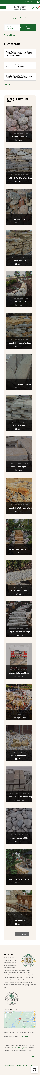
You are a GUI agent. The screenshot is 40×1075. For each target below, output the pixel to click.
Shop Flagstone (12, 257)
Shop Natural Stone (18, 133)
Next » (24, 934)
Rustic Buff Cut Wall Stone (19, 879)
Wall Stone (26, 174)
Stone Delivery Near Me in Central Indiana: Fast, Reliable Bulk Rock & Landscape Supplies (19, 54)
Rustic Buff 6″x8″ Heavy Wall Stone (22, 508)
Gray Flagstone (19, 425)
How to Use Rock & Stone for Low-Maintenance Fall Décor (19, 66)
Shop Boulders (12, 133)
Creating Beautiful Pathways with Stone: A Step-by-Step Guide (19, 77)
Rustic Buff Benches (19, 590)
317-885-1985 (23, 1036)
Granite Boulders (19, 302)
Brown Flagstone (19, 260)
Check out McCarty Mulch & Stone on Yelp (18, 1065)
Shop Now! (28, 27)
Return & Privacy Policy (19, 1048)
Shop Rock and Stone (25, 133)
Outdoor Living (11, 545)
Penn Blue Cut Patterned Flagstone (22, 797)
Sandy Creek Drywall (19, 467)
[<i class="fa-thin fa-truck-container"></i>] (6, 18)
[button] (34, 1069)
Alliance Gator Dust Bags (19, 673)
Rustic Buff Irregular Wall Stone (20, 343)
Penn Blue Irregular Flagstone (20, 384)
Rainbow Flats (19, 219)
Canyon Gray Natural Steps (19, 632)
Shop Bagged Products (12, 667)
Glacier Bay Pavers (19, 920)
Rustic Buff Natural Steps (19, 549)
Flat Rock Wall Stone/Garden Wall (21, 178)
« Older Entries (9, 85)
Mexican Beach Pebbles (19, 838)
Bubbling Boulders (19, 718)
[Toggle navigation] (8, 2)
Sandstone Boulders (19, 755)
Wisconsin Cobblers (19, 137)
